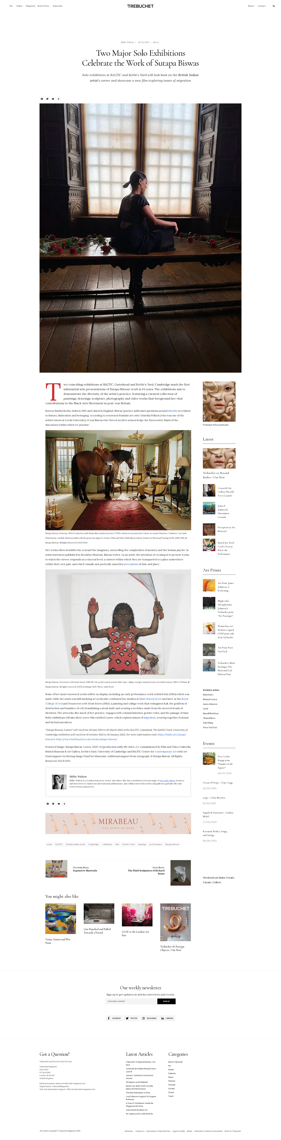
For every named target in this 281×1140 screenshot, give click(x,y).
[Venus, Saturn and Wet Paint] (60, 918)
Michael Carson (210, 699)
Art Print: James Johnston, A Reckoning (226, 587)
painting (142, 844)
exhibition (107, 844)
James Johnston (210, 704)
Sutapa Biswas (172, 844)
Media (189, 1131)
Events (171, 1069)
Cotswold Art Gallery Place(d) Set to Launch (226, 492)
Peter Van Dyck (210, 727)
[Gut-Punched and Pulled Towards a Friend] (99, 913)
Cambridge (93, 844)
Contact (261, 6)
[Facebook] (42, 99)
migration (150, 717)
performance (155, 844)
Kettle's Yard (128, 844)
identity (173, 410)
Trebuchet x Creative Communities (208, 1131)
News (156, 42)
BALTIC (59, 844)
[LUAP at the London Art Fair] (137, 915)
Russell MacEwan (211, 713)
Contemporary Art (166, 751)
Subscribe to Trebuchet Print (158, 1131)
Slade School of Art (150, 699)
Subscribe (57, 6)
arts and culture (167, 780)
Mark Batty (208, 694)
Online (19, 6)
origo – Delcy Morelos (214, 797)
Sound (171, 1092)
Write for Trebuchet (233, 1131)
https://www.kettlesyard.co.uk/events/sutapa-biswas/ (87, 739)
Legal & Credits (178, 1131)
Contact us (139, 1131)
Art (11, 6)
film (117, 844)
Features (172, 1073)
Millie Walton (127, 42)
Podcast (171, 1085)
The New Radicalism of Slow (138, 1093)
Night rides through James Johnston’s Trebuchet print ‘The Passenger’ (225, 608)
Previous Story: (85, 869)
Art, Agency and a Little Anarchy (139, 1114)
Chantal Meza (209, 718)
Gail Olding (208, 723)
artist (49, 844)
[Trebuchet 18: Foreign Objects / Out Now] (175, 922)
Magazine (30, 6)
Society (171, 1088)
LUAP (205, 709)
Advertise (129, 1131)
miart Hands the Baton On (137, 1110)
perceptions (131, 564)
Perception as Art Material (137, 1082)
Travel (170, 1096)
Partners (171, 1081)
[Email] (53, 99)
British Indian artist (75, 844)
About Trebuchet (175, 1062)
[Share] (59, 99)
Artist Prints (43, 6)
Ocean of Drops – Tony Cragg (218, 782)
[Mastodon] (48, 99)
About (251, 6)
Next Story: (146, 870)
